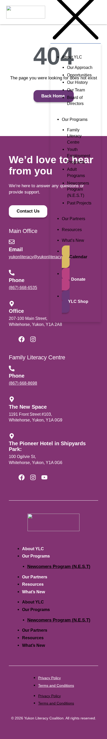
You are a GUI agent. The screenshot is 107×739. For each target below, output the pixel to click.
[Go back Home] (53, 522)
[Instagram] (33, 339)
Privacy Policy (49, 678)
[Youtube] (44, 477)
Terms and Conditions (56, 685)
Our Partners (34, 577)
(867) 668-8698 (23, 383)
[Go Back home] (25, 12)
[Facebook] (21, 339)
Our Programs (36, 556)
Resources (33, 584)
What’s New (33, 592)
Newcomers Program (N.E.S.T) (58, 566)
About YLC (33, 549)
